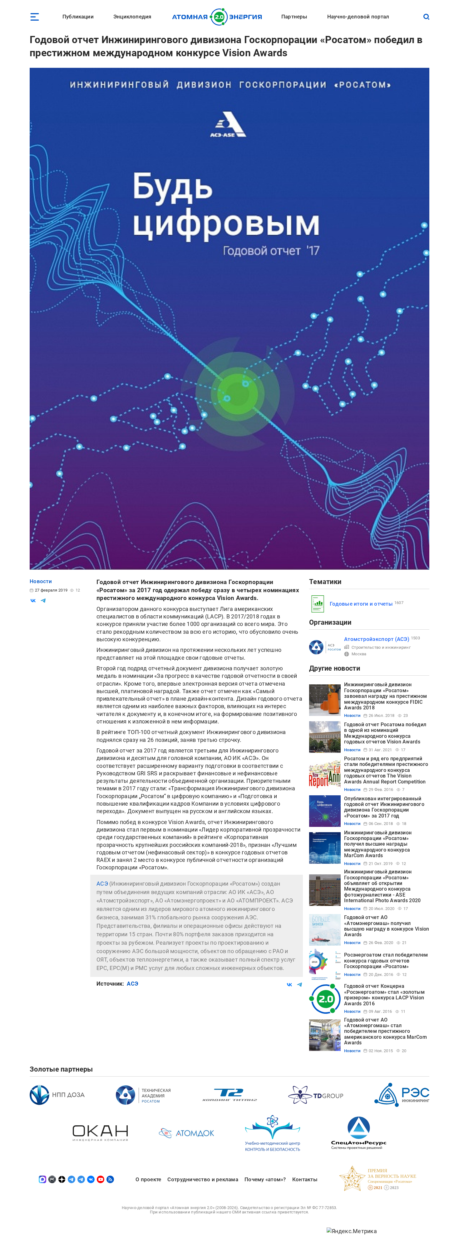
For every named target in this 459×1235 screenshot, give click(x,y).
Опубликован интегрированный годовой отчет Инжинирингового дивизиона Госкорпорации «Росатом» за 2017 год (384, 807)
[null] (33, 600)
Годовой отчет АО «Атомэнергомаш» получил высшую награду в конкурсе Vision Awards (386, 926)
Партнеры (294, 16)
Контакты (305, 1179)
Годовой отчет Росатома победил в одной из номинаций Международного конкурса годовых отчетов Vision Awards (385, 733)
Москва (359, 654)
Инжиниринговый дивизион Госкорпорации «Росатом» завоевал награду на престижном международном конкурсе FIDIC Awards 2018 (385, 696)
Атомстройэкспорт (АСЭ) (376, 639)
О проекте (148, 1179)
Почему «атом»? (265, 1179)
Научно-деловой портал (358, 16)
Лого (219, 17)
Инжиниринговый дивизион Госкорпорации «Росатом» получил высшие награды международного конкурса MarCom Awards (378, 844)
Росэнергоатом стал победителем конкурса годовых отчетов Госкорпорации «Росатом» (386, 960)
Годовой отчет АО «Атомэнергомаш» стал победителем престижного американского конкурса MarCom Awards (385, 1031)
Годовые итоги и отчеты (361, 604)
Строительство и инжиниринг (381, 647)
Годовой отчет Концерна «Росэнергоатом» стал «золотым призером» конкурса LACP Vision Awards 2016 (384, 994)
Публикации (78, 16)
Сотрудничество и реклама (202, 1179)
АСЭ (102, 883)
